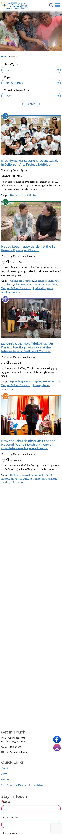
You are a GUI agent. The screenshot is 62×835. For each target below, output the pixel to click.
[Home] (15, 5)
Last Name (10, 833)
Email (6, 801)
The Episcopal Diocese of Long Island (22, 785)
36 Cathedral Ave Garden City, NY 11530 (14, 739)
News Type (11, 64)
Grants (5, 779)
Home (4, 56)
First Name (10, 817)
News (4, 773)
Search (31, 104)
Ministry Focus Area (17, 89)
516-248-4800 (12, 746)
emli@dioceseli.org (15, 751)
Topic (7, 77)
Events (5, 768)
